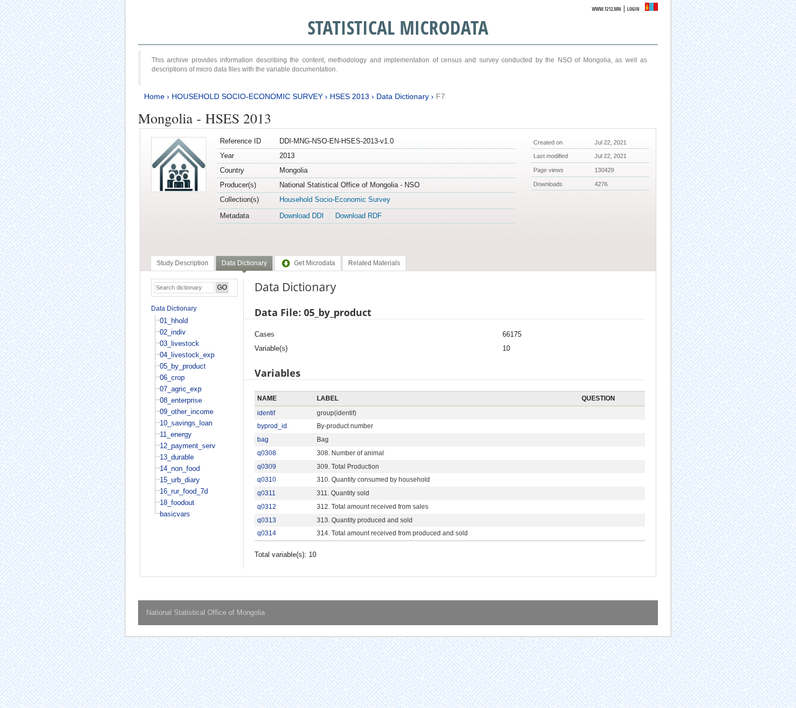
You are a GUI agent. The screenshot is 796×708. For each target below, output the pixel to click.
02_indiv (173, 332)
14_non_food (180, 468)
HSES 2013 (349, 96)
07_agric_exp (180, 389)
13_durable (177, 457)
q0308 (266, 453)
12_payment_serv (188, 446)
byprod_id (272, 426)
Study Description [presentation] (182, 263)
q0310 (266, 479)
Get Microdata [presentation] (314, 263)
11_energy (176, 434)
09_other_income (186, 412)
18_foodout (177, 503)
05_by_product (183, 366)
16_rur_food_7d (184, 491)
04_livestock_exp (187, 355)
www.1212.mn (606, 8)
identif (266, 413)
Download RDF (358, 216)
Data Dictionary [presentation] (244, 263)
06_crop (172, 377)
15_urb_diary (180, 480)
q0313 (266, 520)
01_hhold (174, 321)
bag (263, 439)
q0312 (266, 506)
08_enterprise (181, 400)
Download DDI (301, 216)
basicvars (175, 514)
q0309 (266, 466)
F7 (440, 96)
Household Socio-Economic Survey (334, 199)
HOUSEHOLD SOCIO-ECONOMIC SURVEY (247, 96)
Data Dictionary (402, 96)
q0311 (266, 493)
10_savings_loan (186, 423)
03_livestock (179, 343)
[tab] (182, 263)
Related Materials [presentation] (374, 263)
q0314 (266, 533)
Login (633, 8)
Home (154, 96)
